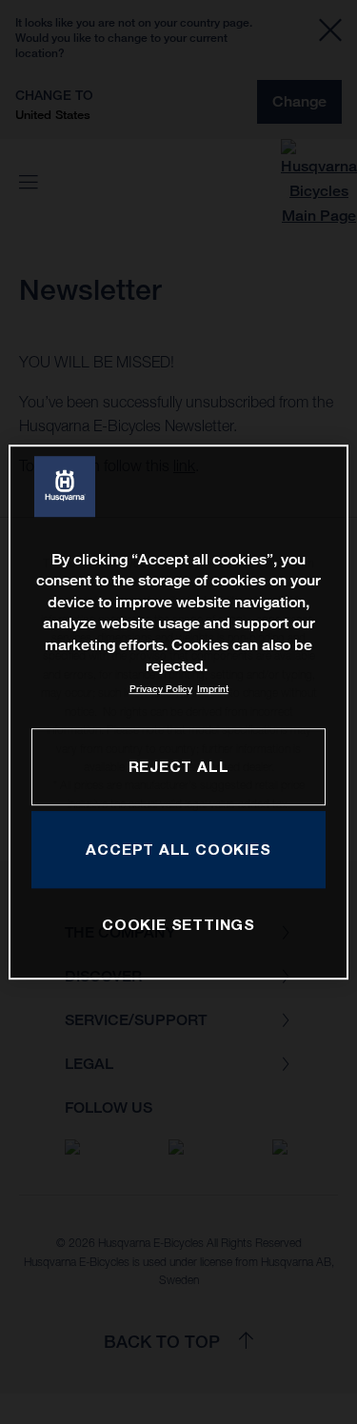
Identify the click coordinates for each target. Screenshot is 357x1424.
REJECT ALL (179, 766)
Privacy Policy (160, 689)
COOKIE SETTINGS (178, 925)
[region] (178, 712)
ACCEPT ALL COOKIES (178, 849)
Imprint (212, 689)
